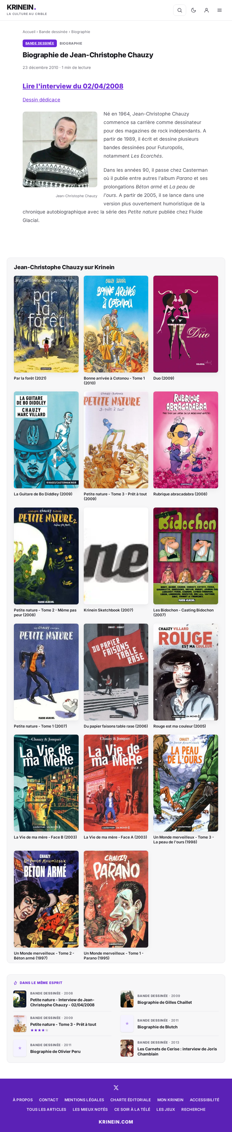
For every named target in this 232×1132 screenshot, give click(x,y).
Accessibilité (205, 1100)
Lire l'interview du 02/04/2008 (73, 86)
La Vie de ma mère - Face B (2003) (45, 837)
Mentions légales (84, 1100)
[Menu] (219, 10)
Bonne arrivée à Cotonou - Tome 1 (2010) (114, 380)
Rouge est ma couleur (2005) (179, 726)
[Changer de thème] (193, 10)
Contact (48, 1100)
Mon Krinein (170, 1100)
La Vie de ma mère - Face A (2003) (115, 837)
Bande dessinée (53, 31)
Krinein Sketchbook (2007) (108, 610)
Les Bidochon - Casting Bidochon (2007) (183, 612)
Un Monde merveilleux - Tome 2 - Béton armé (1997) (44, 955)
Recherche (193, 1109)
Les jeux (165, 1109)
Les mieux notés (90, 1109)
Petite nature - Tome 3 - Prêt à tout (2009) (115, 496)
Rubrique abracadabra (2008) (180, 494)
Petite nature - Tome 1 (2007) (40, 726)
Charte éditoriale (130, 1100)
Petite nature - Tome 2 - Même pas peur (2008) (45, 612)
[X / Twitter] (116, 1087)
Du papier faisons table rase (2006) (116, 726)
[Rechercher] (179, 10)
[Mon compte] (206, 10)
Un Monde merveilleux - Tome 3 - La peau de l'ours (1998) (183, 839)
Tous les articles (46, 1109)
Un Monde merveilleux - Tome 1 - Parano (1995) (113, 955)
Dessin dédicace (41, 100)
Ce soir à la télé (132, 1109)
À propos (23, 1100)
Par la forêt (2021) (30, 378)
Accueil (29, 31)
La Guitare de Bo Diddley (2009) (43, 494)
